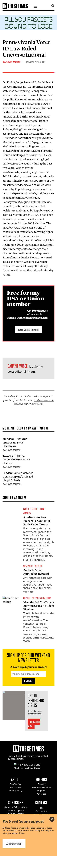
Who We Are (16, 784)
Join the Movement (14, 843)
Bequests (41, 790)
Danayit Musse (12, 61)
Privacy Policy (15, 790)
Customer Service (15, 813)
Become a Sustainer (41, 787)
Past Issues (15, 787)
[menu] (35, 6)
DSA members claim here (28, 330)
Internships (41, 811)
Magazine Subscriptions (15, 807)
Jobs (41, 807)
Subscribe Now (34, 724)
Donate (41, 784)
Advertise (41, 794)
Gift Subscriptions (15, 810)
